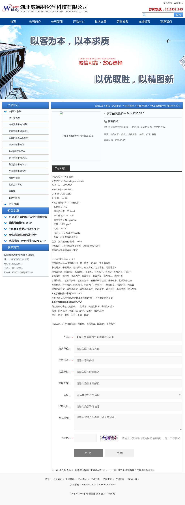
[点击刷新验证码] (109, 438)
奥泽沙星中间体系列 (18, 124)
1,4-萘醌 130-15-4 (17, 151)
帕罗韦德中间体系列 (18, 131)
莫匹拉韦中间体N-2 (18, 164)
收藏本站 (178, 3)
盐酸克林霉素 (15, 184)
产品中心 (116, 105)
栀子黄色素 (14, 118)
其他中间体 (14, 198)
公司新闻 (70, 479)
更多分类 (14, 204)
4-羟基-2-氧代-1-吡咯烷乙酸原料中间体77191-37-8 (83, 470)
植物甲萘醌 (14, 178)
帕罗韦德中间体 (16, 144)
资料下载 (107, 479)
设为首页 (167, 3)
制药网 (111, 493)
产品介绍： (61, 168)
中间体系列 (128, 105)
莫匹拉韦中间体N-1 (18, 171)
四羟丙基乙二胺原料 (18, 138)
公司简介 (57, 479)
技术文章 (95, 479)
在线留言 (120, 479)
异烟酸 (12, 191)
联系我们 (132, 479)
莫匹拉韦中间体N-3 (18, 158)
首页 (108, 105)
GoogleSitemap (77, 493)
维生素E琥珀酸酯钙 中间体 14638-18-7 (136, 470)
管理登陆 (91, 493)
